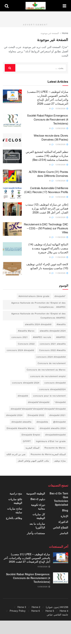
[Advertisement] (35, 16)
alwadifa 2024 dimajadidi (38, 324)
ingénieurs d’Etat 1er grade (51, 441)
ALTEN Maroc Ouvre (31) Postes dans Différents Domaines (48, 174)
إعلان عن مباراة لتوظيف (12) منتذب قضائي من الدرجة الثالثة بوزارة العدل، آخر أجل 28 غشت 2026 (46, 208)
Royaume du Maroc (55, 447)
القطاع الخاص (60, 527)
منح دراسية (16, 493)
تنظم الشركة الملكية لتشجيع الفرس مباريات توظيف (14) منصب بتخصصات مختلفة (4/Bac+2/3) (47, 156)
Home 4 (64, 610)
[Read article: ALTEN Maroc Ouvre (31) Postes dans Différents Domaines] (12, 176)
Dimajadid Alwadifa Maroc (21, 428)
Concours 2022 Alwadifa (52, 350)
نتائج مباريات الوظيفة (15, 501)
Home (65, 33)
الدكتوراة (63, 521)
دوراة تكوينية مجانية (38, 506)
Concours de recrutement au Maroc (46, 369)
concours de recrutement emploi (48, 376)
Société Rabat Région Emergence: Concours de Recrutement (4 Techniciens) (47, 119)
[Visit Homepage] (36, 5)
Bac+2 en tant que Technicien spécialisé (59, 498)
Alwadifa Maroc (26, 330)
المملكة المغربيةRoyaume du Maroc (48, 454)
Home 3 (21, 607)
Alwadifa (61, 324)
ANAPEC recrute (42, 337)
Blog (65, 510)
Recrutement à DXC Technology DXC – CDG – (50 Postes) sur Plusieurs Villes (46, 228)
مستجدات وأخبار (36, 533)
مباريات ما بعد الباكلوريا (37, 525)
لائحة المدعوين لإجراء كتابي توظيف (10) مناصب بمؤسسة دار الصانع (47, 266)
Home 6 (35, 610)
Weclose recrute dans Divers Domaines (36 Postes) (51, 137)
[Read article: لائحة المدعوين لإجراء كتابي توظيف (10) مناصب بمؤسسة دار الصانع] (12, 269)
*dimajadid (60, 296)
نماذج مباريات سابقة (14, 510)
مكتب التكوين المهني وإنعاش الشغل (33, 460)
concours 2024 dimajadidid (51, 356)
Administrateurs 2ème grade (34, 296)
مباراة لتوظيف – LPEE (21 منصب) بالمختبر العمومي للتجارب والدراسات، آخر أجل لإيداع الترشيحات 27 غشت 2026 (47, 97)
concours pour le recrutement (49, 395)
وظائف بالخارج (14, 518)
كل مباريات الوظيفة (39, 516)
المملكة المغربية (32, 447)
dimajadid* (60, 402)
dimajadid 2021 (57, 415)
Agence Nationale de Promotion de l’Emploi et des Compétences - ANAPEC (38, 304)
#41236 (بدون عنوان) (57, 607)
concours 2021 (20, 337)
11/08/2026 (60, 237)
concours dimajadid (55, 382)
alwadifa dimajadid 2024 (53, 330)
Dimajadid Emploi (31, 434)
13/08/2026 (60, 128)
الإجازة (64, 516)
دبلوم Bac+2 (37, 499)
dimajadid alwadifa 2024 (53, 428)
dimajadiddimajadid (55, 434)
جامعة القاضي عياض (57, 614)
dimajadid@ (59, 421)
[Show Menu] (64, 5)
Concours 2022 (26, 343)
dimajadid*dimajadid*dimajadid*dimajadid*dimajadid (38, 408)
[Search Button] (7, 5)
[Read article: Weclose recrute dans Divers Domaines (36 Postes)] (12, 140)
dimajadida (42, 421)
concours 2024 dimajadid (20, 350)
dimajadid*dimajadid (38, 402)
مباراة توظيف (60, 460)
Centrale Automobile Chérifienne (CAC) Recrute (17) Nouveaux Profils (46, 190)
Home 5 (49, 610)
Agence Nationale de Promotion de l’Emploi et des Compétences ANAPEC (38, 315)
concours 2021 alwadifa (53, 343)
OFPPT (27, 441)
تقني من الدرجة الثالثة (16, 454)
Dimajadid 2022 (36, 415)
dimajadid (23, 395)
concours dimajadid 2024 (25, 382)
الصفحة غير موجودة (50, 33)
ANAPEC (61, 337)
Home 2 (36, 607)
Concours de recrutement (52, 363)
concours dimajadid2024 (52, 389)
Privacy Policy (18, 610)
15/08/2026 (60, 108)
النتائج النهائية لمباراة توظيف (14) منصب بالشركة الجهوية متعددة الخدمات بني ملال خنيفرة (48, 248)
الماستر (64, 533)
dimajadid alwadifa (21, 421)
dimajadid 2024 (14, 415)
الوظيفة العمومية (35, 493)
